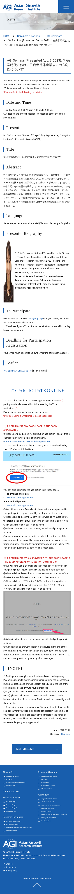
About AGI (8, 772)
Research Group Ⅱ (11, 805)
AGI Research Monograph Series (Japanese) (54, 814)
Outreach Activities (11, 830)
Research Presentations (13, 821)
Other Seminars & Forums (48, 785)
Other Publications (46, 821)
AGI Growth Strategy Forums (49, 776)
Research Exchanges (13, 817)
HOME (6, 36)
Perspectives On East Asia (49, 799)
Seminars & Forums (28, 36)
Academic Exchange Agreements (16, 782)
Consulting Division (11, 811)
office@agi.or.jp (35, 318)
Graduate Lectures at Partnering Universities (19, 827)
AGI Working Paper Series (48, 808)
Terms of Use (11, 867)
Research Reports (46, 811)
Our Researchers (11, 791)
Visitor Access (10, 785)
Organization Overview (12, 776)
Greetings (9, 779)
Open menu (66, 6)
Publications (44, 795)
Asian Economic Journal (47, 802)
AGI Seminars (54, 36)
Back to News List (25, 749)
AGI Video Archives (46, 789)
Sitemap (9, 864)
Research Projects (11, 797)
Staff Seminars (45, 782)
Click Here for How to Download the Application (27, 441)
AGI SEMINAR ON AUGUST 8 (18, 371)
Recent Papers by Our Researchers (51, 805)
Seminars (66, 734)
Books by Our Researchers (48, 818)
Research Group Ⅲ (11, 808)
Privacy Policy (11, 870)
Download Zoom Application (19, 497)
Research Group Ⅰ (11, 801)
